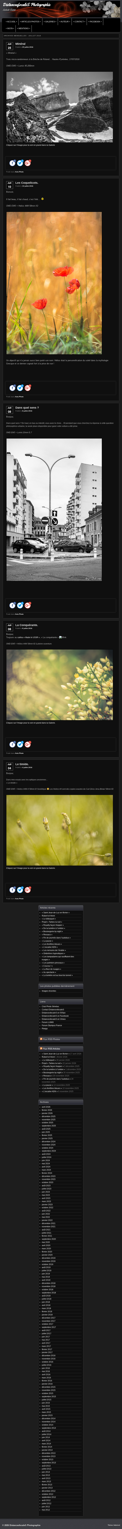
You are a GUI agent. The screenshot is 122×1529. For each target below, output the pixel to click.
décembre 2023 (48, 1176)
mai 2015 (46, 1406)
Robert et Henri (48, 916)
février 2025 (47, 1135)
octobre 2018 (47, 1289)
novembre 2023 (48, 1179)
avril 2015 (46, 1409)
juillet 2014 (46, 1434)
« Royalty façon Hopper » (53, 925)
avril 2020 (46, 1245)
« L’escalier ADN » (50, 947)
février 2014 (47, 1447)
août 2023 (46, 1185)
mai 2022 (46, 1217)
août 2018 (46, 1296)
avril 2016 (46, 1374)
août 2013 (46, 1466)
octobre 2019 (47, 1264)
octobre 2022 (47, 1207)
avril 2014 (46, 1440)
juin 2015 (46, 1403)
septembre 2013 (49, 1463)
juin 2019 (46, 1274)
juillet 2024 (46, 1157)
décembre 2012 (48, 1491)
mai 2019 (46, 1277)
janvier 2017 (47, 1352)
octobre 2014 (47, 1425)
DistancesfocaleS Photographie (26, 4)
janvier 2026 (47, 1113)
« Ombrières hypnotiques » (53, 953)
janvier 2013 (47, 1488)
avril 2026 (46, 1107)
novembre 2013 (48, 1456)
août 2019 (46, 1267)
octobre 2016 (47, 1362)
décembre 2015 (48, 1387)
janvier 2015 (47, 1415)
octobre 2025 (47, 1123)
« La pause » (47, 941)
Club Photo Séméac (50, 1006)
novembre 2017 (48, 1321)
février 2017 (47, 1349)
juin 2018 (46, 1302)
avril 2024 (46, 1167)
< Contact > (79, 22)
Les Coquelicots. (26, 182)
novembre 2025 (48, 1120)
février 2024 (47, 1173)
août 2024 (46, 1154)
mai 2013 (46, 1475)
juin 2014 (46, 1437)
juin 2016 (46, 1368)
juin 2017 (46, 1337)
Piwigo (45, 1029)
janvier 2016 (47, 1384)
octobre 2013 (47, 1459)
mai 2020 (46, 1242)
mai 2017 (46, 1340)
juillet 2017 (46, 1333)
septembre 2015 (49, 1396)
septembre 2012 (49, 1497)
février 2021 (47, 1236)
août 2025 (46, 1129)
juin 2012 (46, 1507)
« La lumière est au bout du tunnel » (57, 975)
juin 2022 (46, 1214)
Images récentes (49, 991)
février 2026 (47, 1110)
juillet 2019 (46, 1270)
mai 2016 (46, 1371)
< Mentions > (23, 28)
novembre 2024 (48, 1145)
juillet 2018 (46, 1299)
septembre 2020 (49, 1239)
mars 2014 (46, 1444)
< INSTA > (10, 28)
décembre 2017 (48, 1318)
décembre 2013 (48, 1453)
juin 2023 (46, 1192)
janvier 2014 (47, 1450)
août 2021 (46, 1230)
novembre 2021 (48, 1226)
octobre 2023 (47, 1182)
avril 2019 (46, 1280)
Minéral (20, 43)
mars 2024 (46, 1170)
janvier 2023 (47, 1204)
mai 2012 (46, 1510)
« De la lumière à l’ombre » (53, 928)
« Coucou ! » (47, 966)
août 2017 (46, 1330)
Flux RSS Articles (51, 1049)
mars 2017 (46, 1346)
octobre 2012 (47, 1494)
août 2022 (46, 1211)
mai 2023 (46, 1195)
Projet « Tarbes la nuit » (52, 922)
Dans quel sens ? (27, 407)
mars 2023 (46, 1201)
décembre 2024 (48, 1141)
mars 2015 (46, 1412)
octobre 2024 (47, 1148)
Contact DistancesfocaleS (53, 1010)
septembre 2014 (49, 1428)
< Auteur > (64, 22)
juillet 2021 (46, 1233)
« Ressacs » (47, 935)
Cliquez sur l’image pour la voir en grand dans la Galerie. (30, 723)
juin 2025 (46, 1132)
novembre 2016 (48, 1359)
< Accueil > (11, 22)
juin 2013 (46, 1472)
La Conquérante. (26, 625)
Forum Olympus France (52, 1025)
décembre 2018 (48, 1283)
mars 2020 (46, 1248)
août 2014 (46, 1431)
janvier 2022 (47, 1220)
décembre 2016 (48, 1355)
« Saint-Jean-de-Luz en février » (56, 913)
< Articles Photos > (30, 22)
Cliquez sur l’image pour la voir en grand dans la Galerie (30, 145)
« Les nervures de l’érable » (54, 950)
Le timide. (22, 764)
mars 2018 (46, 1308)
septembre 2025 (49, 1126)
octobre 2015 (47, 1393)
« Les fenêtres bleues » (52, 944)
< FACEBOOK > (95, 22)
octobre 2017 (47, 1324)
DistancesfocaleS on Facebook (55, 1016)
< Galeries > (50, 22)
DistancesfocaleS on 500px (53, 1013)
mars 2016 (46, 1378)
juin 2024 (46, 1160)
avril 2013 (46, 1478)
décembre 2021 (48, 1223)
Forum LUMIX (48, 1022)
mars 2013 (46, 1481)
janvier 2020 (47, 1255)
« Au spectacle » (49, 972)
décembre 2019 (48, 1258)
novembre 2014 (48, 1422)
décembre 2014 (48, 1418)
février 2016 (47, 1381)
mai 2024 (46, 1163)
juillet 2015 (46, 1400)
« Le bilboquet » (49, 919)
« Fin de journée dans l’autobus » (56, 938)
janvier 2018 (47, 1315)
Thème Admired (114, 1525)
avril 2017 (46, 1343)
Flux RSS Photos (51, 1039)
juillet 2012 (46, 1503)
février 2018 (47, 1311)
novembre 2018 (48, 1286)
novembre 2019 (48, 1261)
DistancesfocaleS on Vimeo (54, 1019)
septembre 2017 (49, 1327)
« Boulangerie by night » (52, 931)
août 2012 (46, 1500)
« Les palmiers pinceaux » (53, 963)
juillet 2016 (46, 1365)
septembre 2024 (49, 1151)
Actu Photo (19, 172)
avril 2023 (46, 1198)
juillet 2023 (46, 1189)
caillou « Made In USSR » (28, 637)
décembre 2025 (48, 1116)
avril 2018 (46, 1305)
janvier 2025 (47, 1138)
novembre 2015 (48, 1390)
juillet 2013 (46, 1469)
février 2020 (47, 1252)
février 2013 (47, 1485)
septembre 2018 (49, 1293)
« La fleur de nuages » (51, 969)
